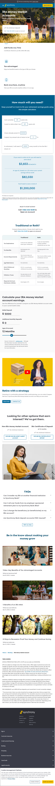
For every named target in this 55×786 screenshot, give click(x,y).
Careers (21, 720)
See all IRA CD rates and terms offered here (36, 671)
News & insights (22, 718)
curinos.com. (19, 341)
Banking (10, 652)
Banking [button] (3, 746)
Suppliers (31, 718)
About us (21, 716)
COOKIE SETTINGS (35, 781)
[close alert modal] (53, 1)
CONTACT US (16, 401)
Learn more (35, 1)
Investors (21, 722)
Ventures (31, 720)
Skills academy (32, 722)
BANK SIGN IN (48, 5)
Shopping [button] (3, 750)
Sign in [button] (3, 731)
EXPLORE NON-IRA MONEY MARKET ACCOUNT (15, 437)
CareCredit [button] (4, 760)
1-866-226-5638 (10, 31)
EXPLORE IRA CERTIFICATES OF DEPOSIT (42, 437)
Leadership (31, 716)
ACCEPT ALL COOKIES (48, 781)
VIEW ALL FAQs (27, 524)
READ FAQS (6, 401)
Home (4, 652)
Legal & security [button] (5, 765)
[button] (27, 372)
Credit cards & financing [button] (7, 741)
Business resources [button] (6, 755)
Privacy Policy (11, 778)
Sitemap (31, 724)
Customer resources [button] (6, 736)
